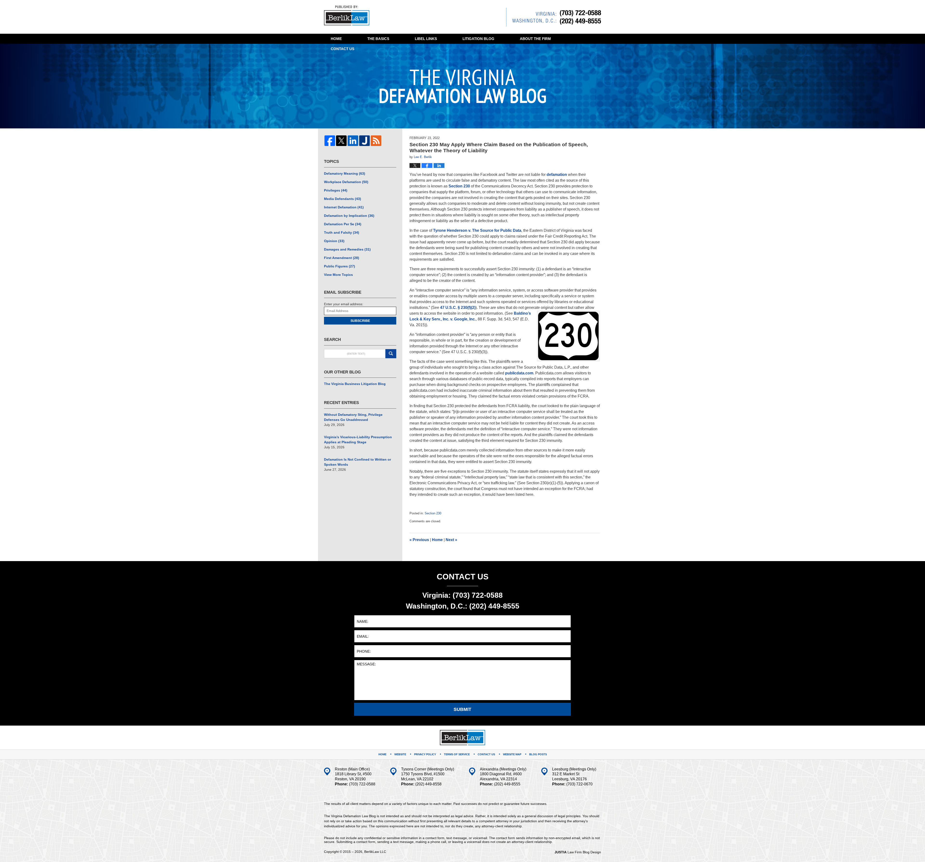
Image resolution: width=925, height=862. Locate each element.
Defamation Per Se (342, 224)
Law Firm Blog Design (578, 852)
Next (451, 540)
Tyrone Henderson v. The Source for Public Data (477, 230)
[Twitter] (341, 140)
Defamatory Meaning (344, 173)
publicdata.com (519, 373)
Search (390, 353)
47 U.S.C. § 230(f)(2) (458, 307)
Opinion (334, 241)
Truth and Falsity (341, 232)
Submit (462, 709)
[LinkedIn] (353, 140)
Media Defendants (342, 199)
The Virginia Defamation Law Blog (346, 16)
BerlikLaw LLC (375, 852)
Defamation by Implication (349, 216)
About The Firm (535, 39)
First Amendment (341, 258)
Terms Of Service (457, 754)
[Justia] (364, 140)
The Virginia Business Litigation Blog (355, 384)
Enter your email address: (343, 304)
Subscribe (360, 321)
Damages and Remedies (347, 249)
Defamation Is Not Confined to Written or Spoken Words (357, 462)
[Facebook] (330, 140)
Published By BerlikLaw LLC (553, 17)
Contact (342, 49)
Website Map (512, 754)
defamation (557, 174)
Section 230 (459, 186)
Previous (419, 540)
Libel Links (426, 39)
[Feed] (376, 140)
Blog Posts (538, 754)
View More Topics (338, 275)
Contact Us (486, 754)
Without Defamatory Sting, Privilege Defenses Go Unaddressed (353, 417)
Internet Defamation (344, 207)
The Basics (378, 39)
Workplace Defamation (346, 182)
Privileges (335, 190)
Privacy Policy (425, 754)
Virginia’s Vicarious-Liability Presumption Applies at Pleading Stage (358, 439)
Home (336, 39)
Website (400, 754)
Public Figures (339, 266)
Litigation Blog (478, 39)
